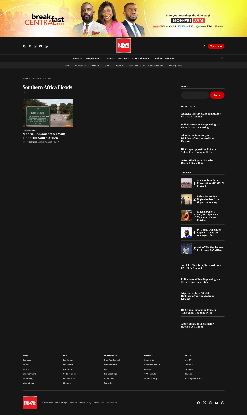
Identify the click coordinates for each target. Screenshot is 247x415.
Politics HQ (109, 378)
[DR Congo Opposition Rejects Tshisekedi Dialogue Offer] (186, 232)
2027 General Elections (154, 65)
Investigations (175, 65)
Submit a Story (150, 378)
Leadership (68, 360)
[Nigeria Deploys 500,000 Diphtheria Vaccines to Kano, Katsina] (186, 215)
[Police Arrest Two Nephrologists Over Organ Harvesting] (186, 199)
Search (184, 86)
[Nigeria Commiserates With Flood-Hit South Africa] (48, 113)
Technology (28, 378)
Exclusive (189, 369)
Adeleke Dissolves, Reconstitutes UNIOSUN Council (201, 115)
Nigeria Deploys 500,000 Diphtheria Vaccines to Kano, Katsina (198, 138)
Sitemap (67, 383)
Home (25, 79)
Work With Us (69, 378)
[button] (203, 46)
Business (27, 360)
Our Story (67, 369)
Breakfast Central (112, 360)
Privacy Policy (85, 403)
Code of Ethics (69, 374)
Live (67, 65)
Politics (26, 365)
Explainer (189, 365)
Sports (26, 369)
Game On (108, 383)
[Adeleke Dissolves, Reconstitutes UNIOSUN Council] (186, 183)
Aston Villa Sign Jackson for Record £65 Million (197, 161)
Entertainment (29, 374)
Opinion (107, 65)
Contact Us (149, 360)
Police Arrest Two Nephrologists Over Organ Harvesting (200, 126)
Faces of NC (68, 365)
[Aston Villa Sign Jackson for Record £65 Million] (186, 249)
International (30, 130)
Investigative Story (193, 378)
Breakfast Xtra (110, 365)
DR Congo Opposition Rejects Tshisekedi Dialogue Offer (198, 150)
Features (120, 65)
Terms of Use (98, 403)
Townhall (95, 65)
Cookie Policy (111, 403)
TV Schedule (150, 374)
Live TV (188, 360)
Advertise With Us (152, 365)
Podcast (148, 369)
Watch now (216, 46)
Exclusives (133, 65)
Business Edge (110, 374)
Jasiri (106, 369)
